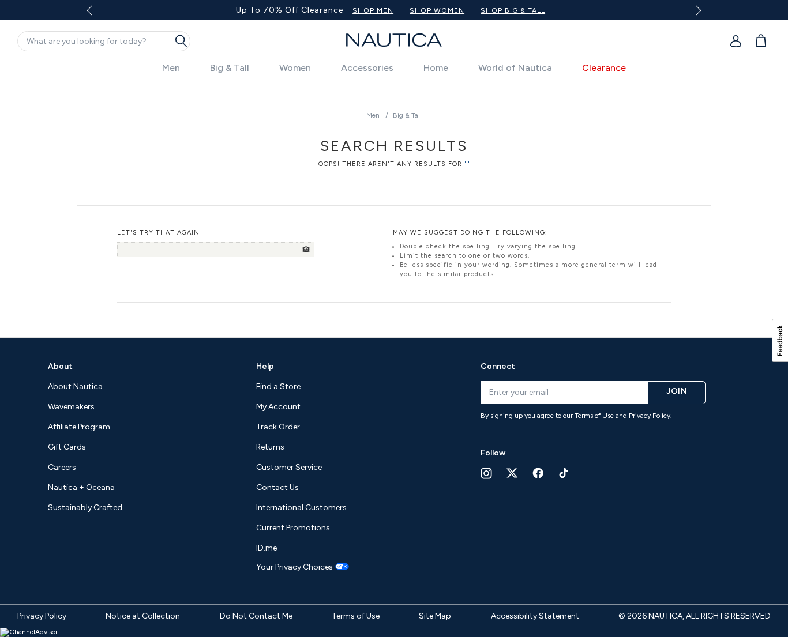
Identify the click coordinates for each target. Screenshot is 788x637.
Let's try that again (158, 232)
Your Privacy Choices (294, 567)
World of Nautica (515, 67)
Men (171, 67)
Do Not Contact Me (256, 616)
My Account (278, 407)
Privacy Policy (649, 416)
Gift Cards (67, 447)
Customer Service (289, 467)
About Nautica (75, 386)
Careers (62, 467)
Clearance (604, 67)
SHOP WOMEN (437, 10)
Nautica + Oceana (81, 487)
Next (696, 10)
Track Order (278, 427)
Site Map (435, 616)
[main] (394, 205)
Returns (270, 447)
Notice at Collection (143, 616)
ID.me (266, 548)
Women (295, 67)
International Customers (301, 507)
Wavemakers (71, 407)
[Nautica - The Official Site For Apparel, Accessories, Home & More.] (394, 40)
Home (435, 67)
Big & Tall (229, 67)
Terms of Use (594, 416)
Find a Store (278, 386)
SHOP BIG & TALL (513, 10)
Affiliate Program (79, 427)
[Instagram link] (486, 473)
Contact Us (277, 487)
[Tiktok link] (564, 473)
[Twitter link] (512, 473)
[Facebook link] (538, 473)
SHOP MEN (372, 10)
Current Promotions (293, 528)
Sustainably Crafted (85, 507)
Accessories (367, 67)
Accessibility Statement (535, 616)
